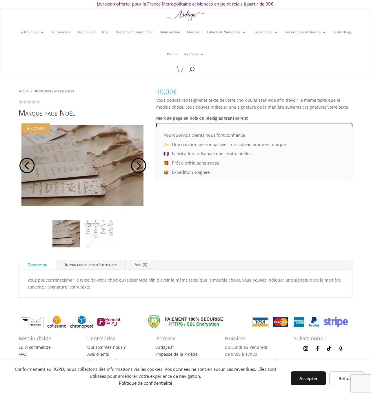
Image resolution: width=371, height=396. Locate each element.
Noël (106, 32)
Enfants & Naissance (223, 32)
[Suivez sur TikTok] (329, 348)
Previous (27, 165)
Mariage (194, 32)
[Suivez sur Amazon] (340, 348)
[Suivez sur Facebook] (317, 348)
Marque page (64, 91)
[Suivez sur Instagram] (305, 348)
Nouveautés (60, 32)
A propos (191, 54)
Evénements (262, 32)
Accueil (24, 91)
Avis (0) (140, 264)
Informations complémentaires (91, 264)
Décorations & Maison (303, 32)
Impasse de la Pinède (177, 354)
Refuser (347, 378)
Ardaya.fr (165, 347)
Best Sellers (86, 32)
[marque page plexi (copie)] (82, 166)
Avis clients (98, 354)
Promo (172, 54)
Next (137, 165)
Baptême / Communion (134, 32)
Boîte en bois (170, 32)
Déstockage (342, 32)
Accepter (308, 378)
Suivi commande (35, 347)
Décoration (42, 91)
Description (37, 264)
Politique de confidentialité (145, 383)
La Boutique (29, 32)
